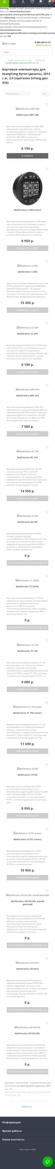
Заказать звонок (43, 45)
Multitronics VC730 (27, 774)
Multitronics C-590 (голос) (27, 209)
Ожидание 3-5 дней (28, 248)
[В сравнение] (47, 109)
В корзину (27, 155)
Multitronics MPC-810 (27, 395)
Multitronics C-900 (27, 271)
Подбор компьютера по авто (19, 60)
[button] (22, 3)
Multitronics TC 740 (27, 651)
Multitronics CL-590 (27, 333)
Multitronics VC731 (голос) (28, 839)
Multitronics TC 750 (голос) (27, 713)
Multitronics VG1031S (27, 968)
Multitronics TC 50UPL (27, 586)
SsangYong (40, 60)
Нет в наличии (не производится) (27, 563)
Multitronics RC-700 (27, 457)
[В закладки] (46, 104)
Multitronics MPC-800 (27, 114)
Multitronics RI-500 (28, 522)
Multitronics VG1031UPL (27, 1033)
